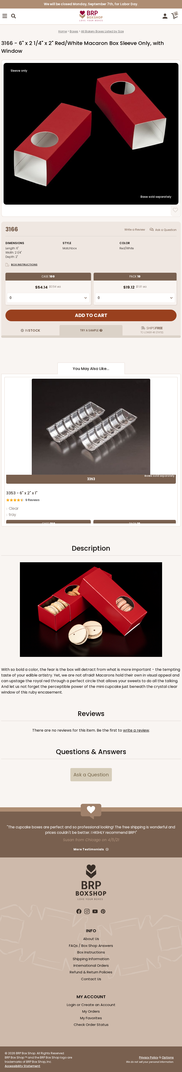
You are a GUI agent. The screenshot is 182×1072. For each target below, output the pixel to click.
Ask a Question (166, 230)
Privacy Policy (148, 1057)
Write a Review (134, 230)
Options (168, 1057)
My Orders (91, 1011)
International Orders (91, 965)
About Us (91, 938)
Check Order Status (91, 1024)
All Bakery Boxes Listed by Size (102, 31)
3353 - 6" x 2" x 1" (21, 493)
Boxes (74, 31)
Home (62, 31)
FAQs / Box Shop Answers (91, 945)
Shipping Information (91, 958)
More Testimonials (88, 849)
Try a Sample (89, 330)
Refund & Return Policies (91, 972)
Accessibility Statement (22, 1066)
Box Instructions (24, 264)
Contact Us (91, 978)
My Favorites (91, 1017)
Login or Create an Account (91, 1004)
